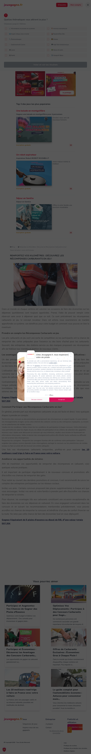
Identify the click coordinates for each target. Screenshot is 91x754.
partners (37, 365)
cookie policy (53, 363)
